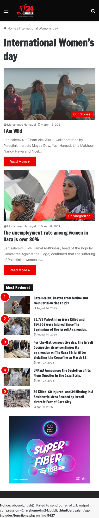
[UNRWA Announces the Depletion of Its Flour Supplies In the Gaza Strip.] (17, 377)
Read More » (20, 161)
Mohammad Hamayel (21, 124)
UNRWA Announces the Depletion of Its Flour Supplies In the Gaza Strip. (62, 373)
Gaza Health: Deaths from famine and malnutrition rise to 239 (61, 301)
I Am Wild (13, 131)
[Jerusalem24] (26, 10)
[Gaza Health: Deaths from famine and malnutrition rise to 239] (17, 305)
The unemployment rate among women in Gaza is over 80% (46, 236)
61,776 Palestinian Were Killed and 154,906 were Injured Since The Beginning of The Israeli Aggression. (60, 324)
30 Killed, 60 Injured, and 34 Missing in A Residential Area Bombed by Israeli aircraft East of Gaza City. (63, 396)
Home (11, 28)
